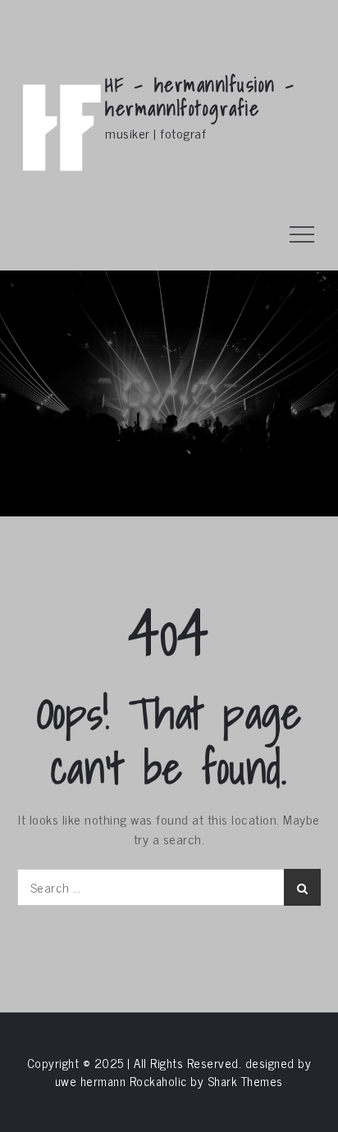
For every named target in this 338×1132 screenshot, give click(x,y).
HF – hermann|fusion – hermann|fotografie (200, 96)
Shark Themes (245, 1081)
